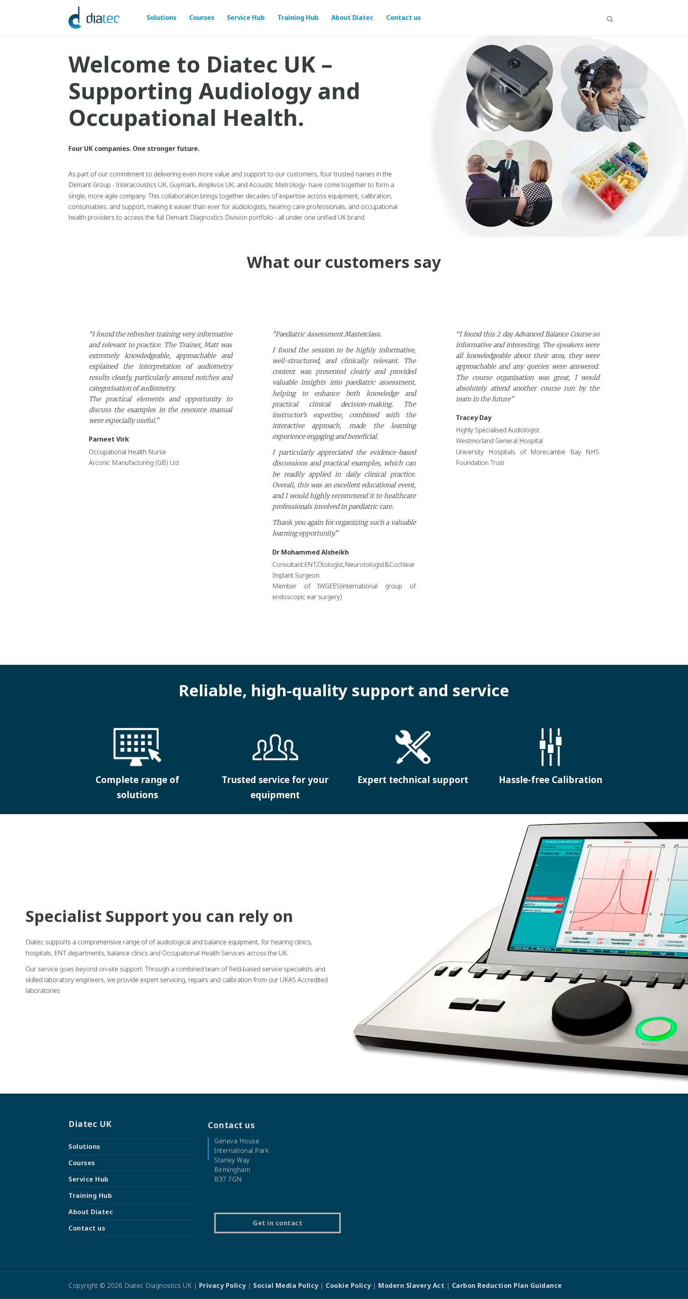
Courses (201, 17)
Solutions (161, 17)
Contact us (403, 17)
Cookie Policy (348, 1285)
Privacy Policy (222, 1285)
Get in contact (277, 1223)
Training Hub (298, 17)
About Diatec (352, 17)
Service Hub (246, 17)
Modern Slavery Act (411, 1285)
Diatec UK (90, 1123)
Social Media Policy (286, 1285)
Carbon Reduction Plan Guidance (507, 1285)
